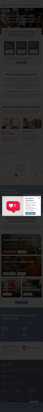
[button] (39, 197)
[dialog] (21, 206)
